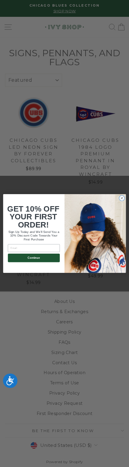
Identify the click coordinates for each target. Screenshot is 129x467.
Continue (34, 257)
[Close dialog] (121, 198)
